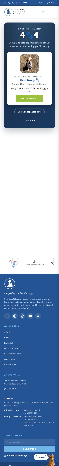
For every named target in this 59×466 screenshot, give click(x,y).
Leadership (9, 359)
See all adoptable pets (29, 112)
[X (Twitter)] (38, 316)
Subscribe (29, 449)
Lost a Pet (8, 343)
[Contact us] (13, 3)
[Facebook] (7, 316)
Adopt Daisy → (29, 98)
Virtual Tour (10, 364)
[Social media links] (40, 3)
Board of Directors (12, 353)
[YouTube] (30, 316)
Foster (7, 337)
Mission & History (12, 348)
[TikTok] (22, 316)
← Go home (30, 120)
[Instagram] (15, 316)
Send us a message (17, 455)
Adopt (7, 332)
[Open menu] (52, 12)
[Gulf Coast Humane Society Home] (29, 283)
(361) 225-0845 (10, 388)
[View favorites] (42, 12)
